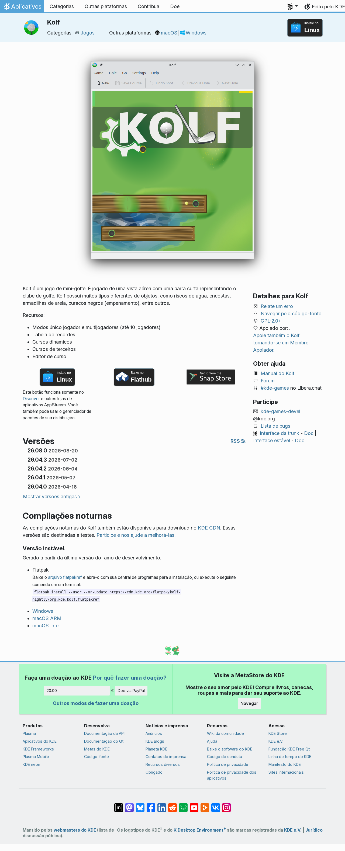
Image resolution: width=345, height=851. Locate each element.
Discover (31, 398)
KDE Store (277, 733)
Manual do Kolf (277, 373)
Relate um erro (277, 306)
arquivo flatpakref (65, 577)
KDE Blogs (155, 741)
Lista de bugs (275, 426)
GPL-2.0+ (271, 321)
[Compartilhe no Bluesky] (140, 805)
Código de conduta (224, 756)
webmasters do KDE (75, 830)
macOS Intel (46, 625)
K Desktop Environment (200, 830)
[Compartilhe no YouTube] (194, 805)
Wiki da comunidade (225, 733)
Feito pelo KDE (328, 6)
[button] (292, 6)
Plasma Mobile (36, 756)
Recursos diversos (163, 764)
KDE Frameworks (38, 749)
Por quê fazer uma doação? (130, 677)
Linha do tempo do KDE (289, 756)
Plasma (29, 733)
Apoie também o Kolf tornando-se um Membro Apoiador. (281, 343)
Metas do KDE (97, 749)
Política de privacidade (227, 764)
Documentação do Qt (103, 741)
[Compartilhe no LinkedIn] (161, 805)
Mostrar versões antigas (50, 496)
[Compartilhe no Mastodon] (129, 805)
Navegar (249, 703)
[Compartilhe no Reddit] (172, 805)
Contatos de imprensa (166, 756)
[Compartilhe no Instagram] (226, 805)
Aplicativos (22, 8)
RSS (235, 441)
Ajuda (212, 741)
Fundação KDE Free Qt (289, 749)
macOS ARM (46, 618)
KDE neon (31, 764)
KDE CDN (209, 528)
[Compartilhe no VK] (215, 805)
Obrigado (154, 772)
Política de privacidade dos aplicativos (231, 775)
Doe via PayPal (131, 690)
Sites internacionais (286, 772)
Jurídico (314, 830)
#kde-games (275, 388)
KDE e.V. (275, 741)
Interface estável (271, 440)
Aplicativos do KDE (40, 741)
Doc (308, 433)
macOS (169, 33)
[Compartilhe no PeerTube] (205, 805)
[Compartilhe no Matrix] (118, 805)
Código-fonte (96, 756)
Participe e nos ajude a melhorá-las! (135, 535)
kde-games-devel (280, 411)
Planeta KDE (156, 749)
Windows (196, 33)
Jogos (88, 33)
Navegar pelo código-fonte (291, 313)
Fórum (268, 380)
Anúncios (154, 733)
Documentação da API (104, 733)
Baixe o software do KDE (229, 749)
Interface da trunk (279, 433)
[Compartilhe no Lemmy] (183, 805)
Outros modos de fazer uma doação (96, 703)
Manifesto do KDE (284, 764)
